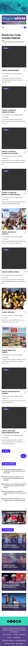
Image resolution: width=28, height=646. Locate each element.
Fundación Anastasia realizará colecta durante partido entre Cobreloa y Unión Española (14, 478)
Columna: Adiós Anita (8, 312)
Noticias (6, 535)
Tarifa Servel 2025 (9, 643)
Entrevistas (22, 634)
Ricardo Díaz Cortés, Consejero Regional (13, 73)
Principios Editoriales (20, 640)
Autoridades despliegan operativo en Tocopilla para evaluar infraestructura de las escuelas (14, 471)
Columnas (6, 48)
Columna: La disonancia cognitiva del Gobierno (9, 111)
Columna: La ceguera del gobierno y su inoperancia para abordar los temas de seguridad (11, 194)
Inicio (4, 634)
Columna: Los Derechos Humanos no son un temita (10, 152)
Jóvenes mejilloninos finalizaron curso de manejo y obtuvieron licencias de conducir (14, 499)
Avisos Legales (19, 643)
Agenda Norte (17, 637)
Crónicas (9, 637)
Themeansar (15, 632)
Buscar (7, 451)
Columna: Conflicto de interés (10, 272)
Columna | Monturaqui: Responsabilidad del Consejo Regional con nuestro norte (10, 432)
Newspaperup (22, 630)
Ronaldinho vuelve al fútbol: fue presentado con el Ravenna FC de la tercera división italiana (15, 485)
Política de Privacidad (7, 640)
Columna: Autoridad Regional (10, 70)
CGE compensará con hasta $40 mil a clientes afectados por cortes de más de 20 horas (15, 493)
